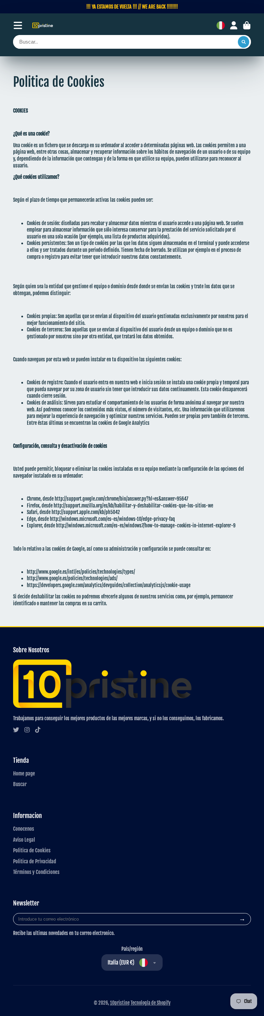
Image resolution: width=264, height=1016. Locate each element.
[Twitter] (16, 730)
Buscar (20, 784)
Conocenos (23, 828)
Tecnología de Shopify (150, 1003)
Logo (42, 25)
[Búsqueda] (244, 42)
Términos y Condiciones (36, 871)
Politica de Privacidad (34, 861)
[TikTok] (38, 730)
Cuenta (234, 25)
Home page (24, 773)
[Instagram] (27, 730)
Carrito (247, 25)
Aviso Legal (24, 839)
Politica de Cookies (32, 850)
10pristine (120, 1003)
